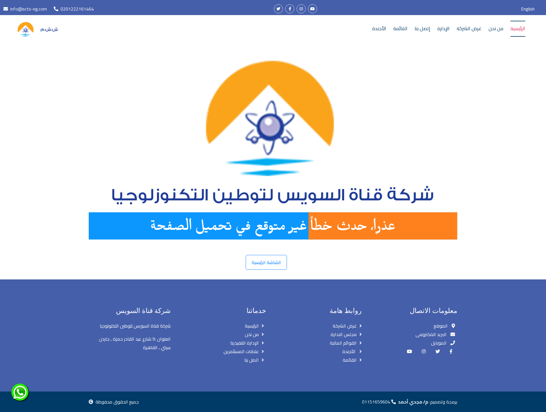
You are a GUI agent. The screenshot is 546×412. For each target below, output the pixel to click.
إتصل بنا (422, 28)
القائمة (400, 28)
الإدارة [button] (443, 28)
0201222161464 (77, 8)
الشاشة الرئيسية (266, 262)
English (528, 8)
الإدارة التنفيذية (244, 343)
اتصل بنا (251, 360)
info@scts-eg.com (28, 8)
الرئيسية (517, 28)
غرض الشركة (469, 28)
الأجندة (379, 28)
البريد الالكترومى (431, 334)
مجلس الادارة (344, 334)
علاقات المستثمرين (241, 351)
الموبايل (439, 343)
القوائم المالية (343, 343)
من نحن (496, 28)
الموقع (441, 326)
